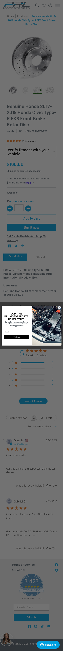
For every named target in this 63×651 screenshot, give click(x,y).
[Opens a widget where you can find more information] (48, 645)
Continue (16, 337)
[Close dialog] (59, 307)
